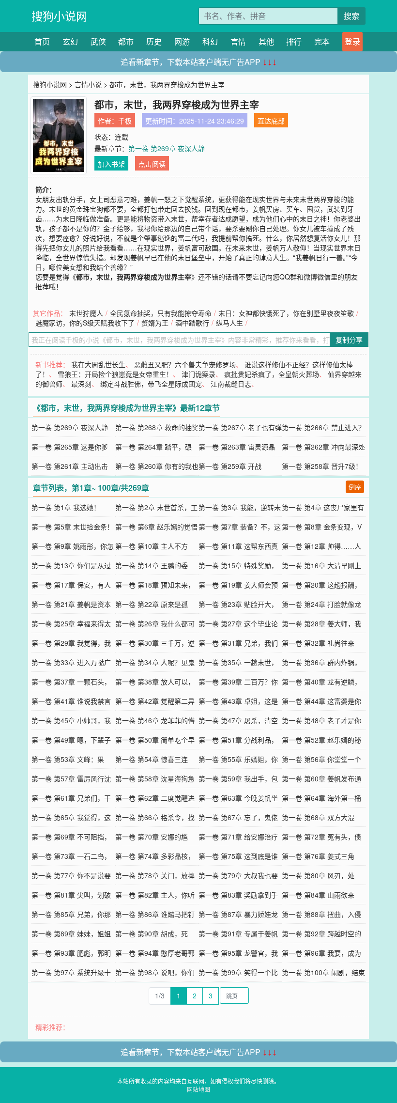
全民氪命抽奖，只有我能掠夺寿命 (161, 313)
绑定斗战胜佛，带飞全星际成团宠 (151, 383)
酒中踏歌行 (192, 322)
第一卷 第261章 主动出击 (69, 466)
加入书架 (111, 164)
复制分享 (349, 339)
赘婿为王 (154, 322)
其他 (266, 41)
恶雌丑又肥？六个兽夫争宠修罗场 (185, 364)
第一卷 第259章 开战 (229, 466)
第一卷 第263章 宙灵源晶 (236, 446)
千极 (125, 120)
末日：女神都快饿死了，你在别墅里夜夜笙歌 (286, 313)
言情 (238, 41)
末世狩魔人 (86, 313)
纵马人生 (229, 322)
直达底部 (271, 120)
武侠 (98, 41)
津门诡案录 (198, 374)
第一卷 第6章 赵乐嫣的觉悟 (156, 526)
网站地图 (198, 1089)
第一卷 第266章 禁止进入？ (323, 427)
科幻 (210, 41)
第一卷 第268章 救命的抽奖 (156, 427)
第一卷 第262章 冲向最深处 (323, 446)
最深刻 (81, 383)
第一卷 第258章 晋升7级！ (322, 466)
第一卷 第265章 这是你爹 (69, 446)
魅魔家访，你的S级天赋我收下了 (85, 322)
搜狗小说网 (59, 16)
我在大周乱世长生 (98, 364)
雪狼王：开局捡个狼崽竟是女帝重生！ (115, 374)
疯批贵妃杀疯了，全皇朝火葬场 (271, 374)
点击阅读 (152, 164)
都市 (126, 41)
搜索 (351, 15)
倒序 (355, 486)
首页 (42, 41)
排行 (294, 41)
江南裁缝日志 (231, 383)
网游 (182, 41)
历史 (154, 41)
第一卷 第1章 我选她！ (65, 507)
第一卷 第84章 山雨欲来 (318, 895)
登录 (352, 41)
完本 (322, 41)
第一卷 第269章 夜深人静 (166, 148)
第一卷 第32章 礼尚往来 (318, 643)
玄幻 (70, 41)
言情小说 (88, 84)
